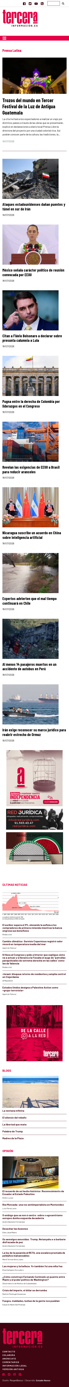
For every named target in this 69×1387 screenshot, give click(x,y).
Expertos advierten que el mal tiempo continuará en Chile (29, 600)
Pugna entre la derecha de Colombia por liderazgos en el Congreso (31, 403)
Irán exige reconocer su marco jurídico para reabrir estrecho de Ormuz (34, 732)
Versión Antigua (13, 1369)
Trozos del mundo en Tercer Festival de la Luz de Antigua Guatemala (28, 106)
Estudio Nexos (43, 1380)
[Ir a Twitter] (30, 3)
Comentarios (10, 1362)
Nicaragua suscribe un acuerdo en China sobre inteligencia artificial (31, 535)
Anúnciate (9, 1358)
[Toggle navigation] (4, 38)
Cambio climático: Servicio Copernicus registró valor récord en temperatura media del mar (32, 943)
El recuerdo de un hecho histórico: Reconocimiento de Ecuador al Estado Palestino (33, 1193)
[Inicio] (20, 17)
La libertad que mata (14, 1124)
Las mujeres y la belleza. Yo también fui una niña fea (32, 1266)
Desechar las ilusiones (15, 1228)
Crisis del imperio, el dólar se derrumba (24, 1290)
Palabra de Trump (12, 1131)
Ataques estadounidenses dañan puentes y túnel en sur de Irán (33, 206)
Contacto (8, 1351)
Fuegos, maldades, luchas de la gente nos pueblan (31, 1300)
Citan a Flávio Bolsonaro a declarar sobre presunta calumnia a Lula (32, 338)
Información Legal (14, 1365)
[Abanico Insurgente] (34, 854)
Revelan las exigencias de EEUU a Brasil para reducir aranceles (31, 469)
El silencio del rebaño (14, 1117)
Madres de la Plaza (13, 1138)
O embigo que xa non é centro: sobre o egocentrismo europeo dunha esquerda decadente (32, 1217)
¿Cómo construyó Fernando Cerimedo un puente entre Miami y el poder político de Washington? (33, 1278)
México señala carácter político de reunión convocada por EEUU (33, 272)
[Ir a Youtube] (36, 3)
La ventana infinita (13, 1110)
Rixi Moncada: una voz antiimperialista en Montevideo (33, 1204)
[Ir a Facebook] (24, 3)
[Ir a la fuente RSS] (42, 3)
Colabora (8, 1355)
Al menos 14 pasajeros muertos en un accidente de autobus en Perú (29, 666)
